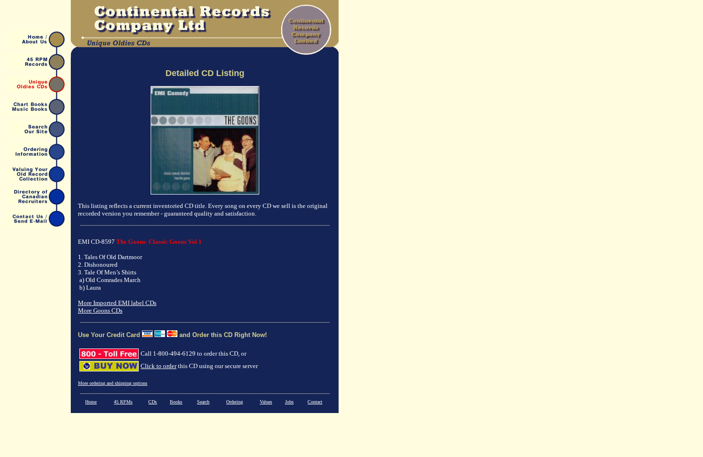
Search (203, 401)
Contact (315, 401)
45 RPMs (123, 401)
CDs (152, 401)
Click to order (158, 366)
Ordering (234, 401)
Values (266, 401)
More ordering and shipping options (112, 383)
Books (176, 401)
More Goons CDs (100, 310)
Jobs (289, 401)
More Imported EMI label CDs (117, 302)
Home (91, 401)
